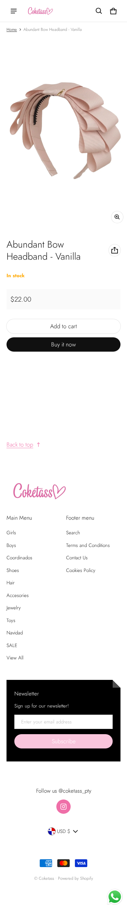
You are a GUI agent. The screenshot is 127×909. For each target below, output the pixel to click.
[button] (99, 11)
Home (12, 29)
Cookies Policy (80, 570)
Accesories (18, 595)
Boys (11, 545)
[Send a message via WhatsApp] (115, 897)
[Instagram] (63, 806)
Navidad (15, 632)
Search (73, 532)
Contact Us (77, 557)
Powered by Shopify (75, 878)
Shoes (13, 570)
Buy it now (63, 344)
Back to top (20, 444)
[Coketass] (39, 11)
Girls (11, 532)
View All (15, 657)
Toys (11, 620)
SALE (12, 645)
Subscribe (64, 741)
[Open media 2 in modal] (63, 132)
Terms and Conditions (88, 545)
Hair (11, 582)
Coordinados (19, 557)
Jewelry (14, 607)
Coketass (46, 878)
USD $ (63, 831)
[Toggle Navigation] (14, 11)
